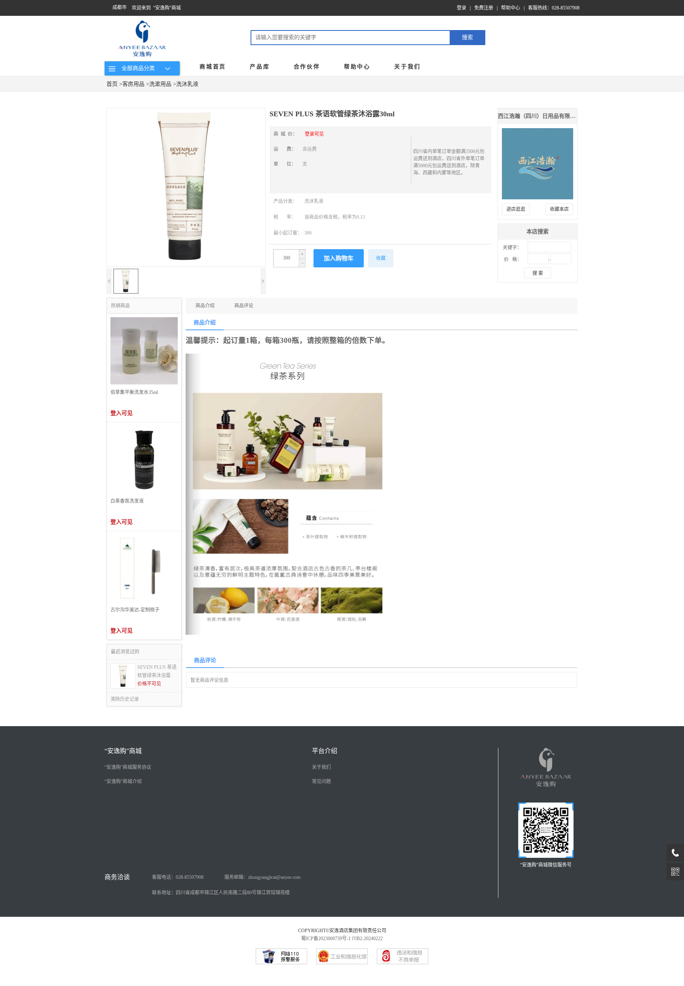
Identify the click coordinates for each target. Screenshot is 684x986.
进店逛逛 (515, 209)
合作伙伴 (307, 67)
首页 (112, 84)
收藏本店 (559, 209)
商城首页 (213, 67)
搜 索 (537, 273)
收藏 (381, 258)
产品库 (260, 67)
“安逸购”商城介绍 (123, 781)
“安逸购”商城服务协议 (127, 767)
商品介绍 (205, 305)
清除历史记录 (124, 699)
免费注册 (483, 8)
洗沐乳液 (187, 84)
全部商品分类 (136, 68)
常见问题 (321, 781)
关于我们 (407, 67)
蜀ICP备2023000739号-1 (326, 938)
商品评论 (243, 305)
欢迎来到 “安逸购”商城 (156, 8)
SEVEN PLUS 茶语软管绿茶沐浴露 (157, 671)
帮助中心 (510, 8)
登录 (461, 8)
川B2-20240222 (367, 938)
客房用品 (133, 84)
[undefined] (186, 188)
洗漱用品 (160, 84)
